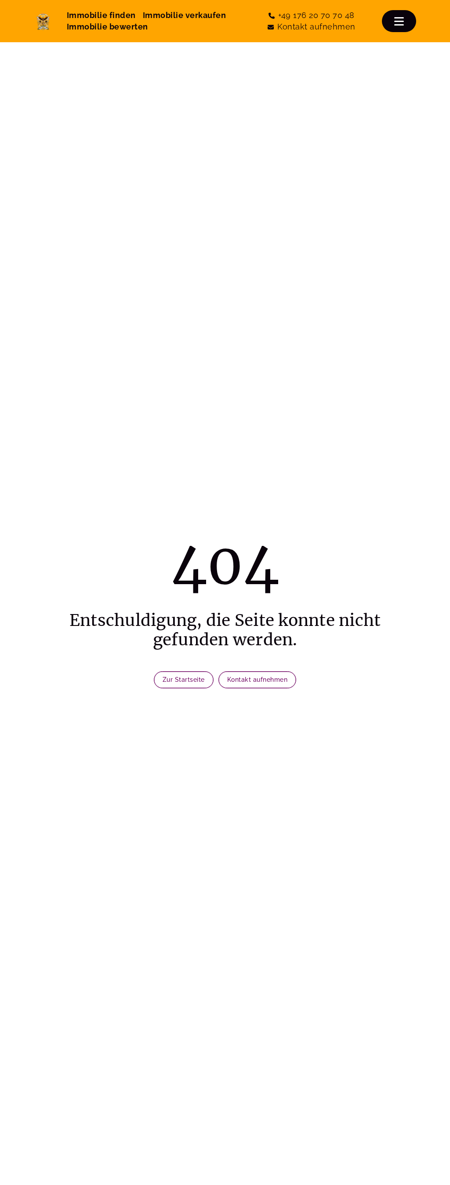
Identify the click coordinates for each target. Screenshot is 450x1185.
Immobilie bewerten (107, 26)
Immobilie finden (101, 15)
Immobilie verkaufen (184, 15)
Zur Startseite (184, 679)
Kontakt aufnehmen (257, 679)
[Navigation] (399, 21)
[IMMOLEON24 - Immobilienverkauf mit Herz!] (43, 21)
